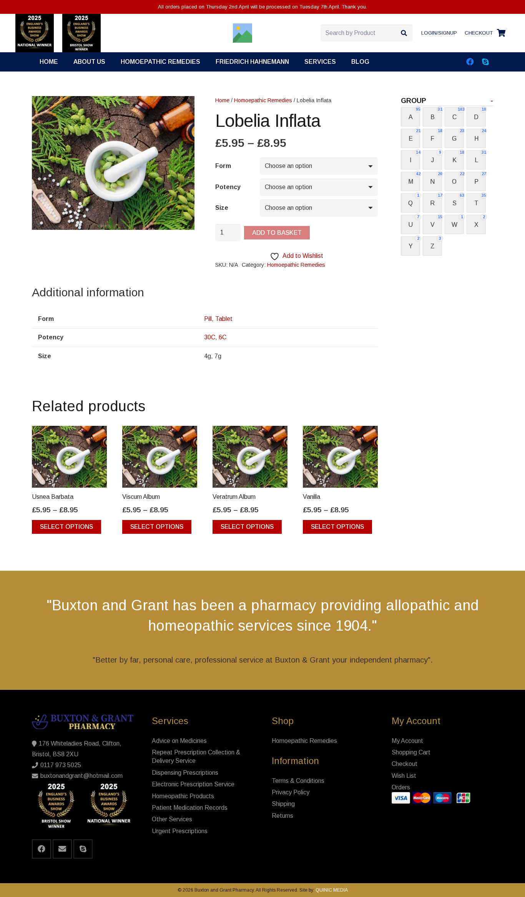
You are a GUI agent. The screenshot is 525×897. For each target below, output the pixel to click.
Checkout (404, 764)
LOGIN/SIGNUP (439, 33)
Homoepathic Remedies (263, 100)
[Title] (242, 33)
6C (222, 337)
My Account (407, 741)
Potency (228, 187)
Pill (208, 319)
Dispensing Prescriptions (185, 772)
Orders (401, 787)
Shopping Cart (411, 752)
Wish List (404, 775)
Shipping (283, 804)
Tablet (224, 319)
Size (221, 207)
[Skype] (485, 62)
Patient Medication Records (190, 807)
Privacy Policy (290, 792)
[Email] (62, 849)
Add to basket (277, 232)
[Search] (404, 33)
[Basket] (501, 33)
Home (222, 100)
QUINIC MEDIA (331, 890)
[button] (341, 61)
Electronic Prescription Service (193, 784)
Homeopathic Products (183, 796)
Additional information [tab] (88, 292)
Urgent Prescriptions (180, 831)
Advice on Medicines (179, 741)
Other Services (172, 819)
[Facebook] (470, 62)
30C (209, 337)
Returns (282, 815)
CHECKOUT (479, 33)
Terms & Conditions (298, 780)
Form (223, 166)
